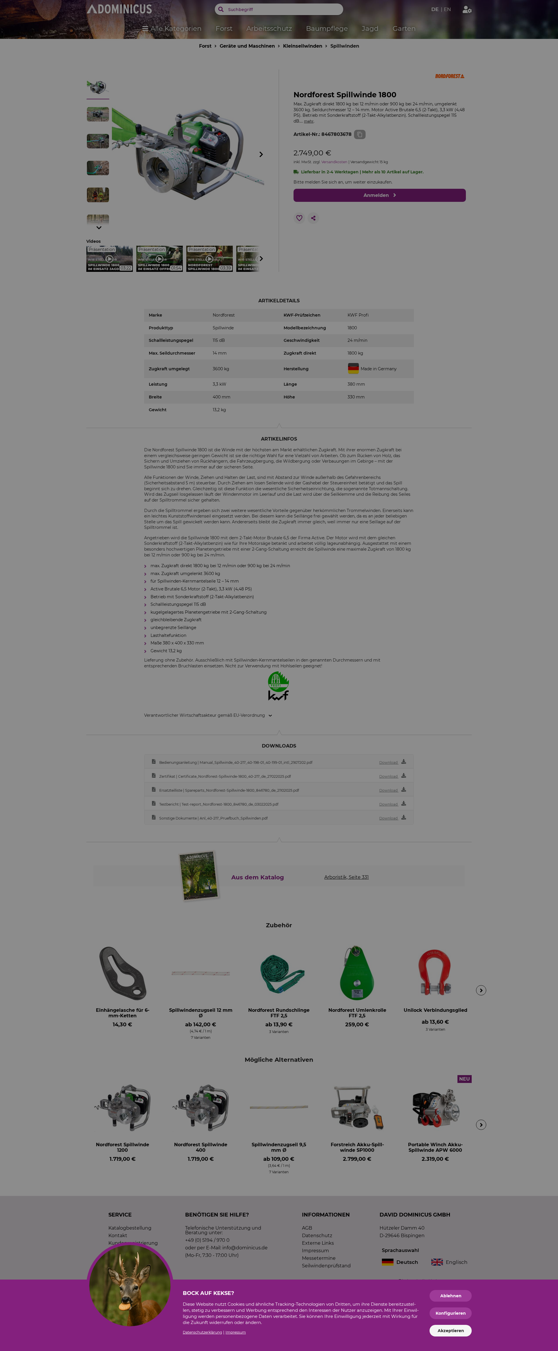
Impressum (236, 1332)
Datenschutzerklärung (202, 1332)
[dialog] (279, 675)
